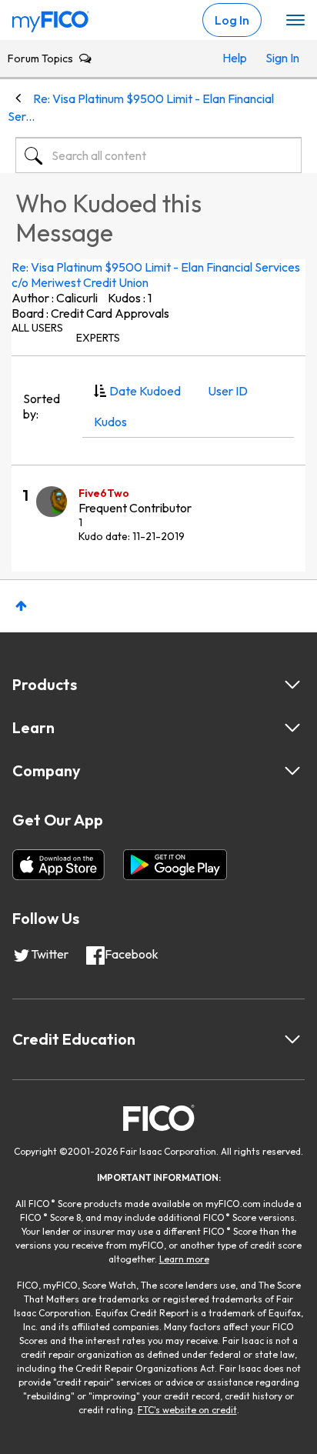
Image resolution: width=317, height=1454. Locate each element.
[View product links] (292, 684)
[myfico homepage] (51, 17)
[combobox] (158, 155)
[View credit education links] (292, 1039)
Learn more (184, 1259)
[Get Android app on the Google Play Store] (175, 864)
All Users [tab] (37, 328)
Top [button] (21, 606)
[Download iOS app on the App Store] (58, 864)
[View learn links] (292, 727)
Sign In (279, 57)
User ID (228, 391)
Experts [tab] (98, 338)
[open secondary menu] (295, 21)
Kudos (110, 421)
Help (234, 57)
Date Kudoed (145, 391)
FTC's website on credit (187, 1410)
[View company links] (292, 771)
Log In (232, 20)
